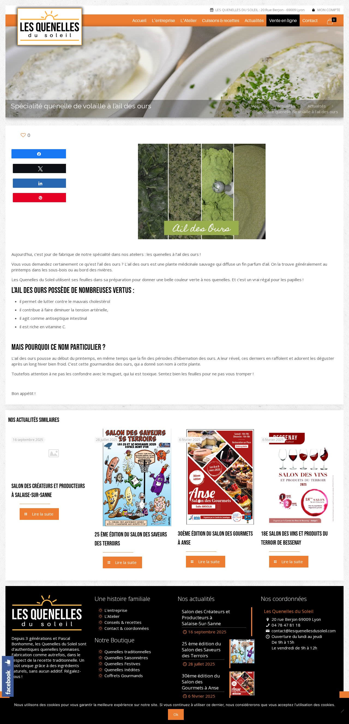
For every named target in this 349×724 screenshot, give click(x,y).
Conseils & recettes (122, 622)
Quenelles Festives (121, 663)
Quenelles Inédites (121, 669)
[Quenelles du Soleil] (49, 27)
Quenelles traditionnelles (127, 651)
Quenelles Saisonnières (125, 657)
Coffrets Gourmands (123, 675)
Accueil (258, 106)
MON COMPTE (328, 9)
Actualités (286, 106)
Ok (175, 714)
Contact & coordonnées (126, 628)
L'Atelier (111, 616)
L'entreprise (115, 610)
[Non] (342, 711)
